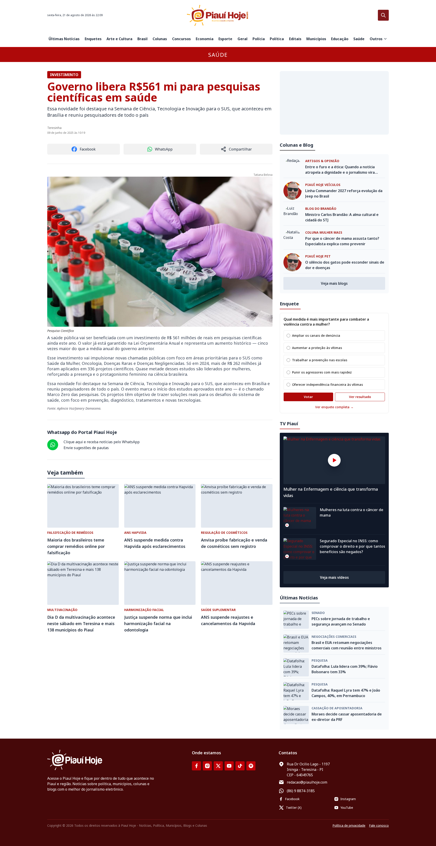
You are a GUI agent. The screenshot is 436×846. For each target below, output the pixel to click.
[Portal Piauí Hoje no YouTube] (229, 765)
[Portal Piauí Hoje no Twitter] (218, 765)
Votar (308, 397)
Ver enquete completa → (334, 407)
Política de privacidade (348, 825)
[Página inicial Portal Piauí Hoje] (218, 15)
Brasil (142, 38)
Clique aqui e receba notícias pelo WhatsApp (102, 441)
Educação (339, 38)
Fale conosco (379, 825)
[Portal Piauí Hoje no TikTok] (240, 765)
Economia (204, 38)
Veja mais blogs (334, 283)
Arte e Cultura (119, 38)
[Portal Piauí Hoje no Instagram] (207, 765)
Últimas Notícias (64, 38)
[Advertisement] (334, 103)
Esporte (225, 38)
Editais (295, 38)
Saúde (358, 38)
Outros (376, 38)
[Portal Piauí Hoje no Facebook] (196, 765)
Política (277, 38)
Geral (243, 38)
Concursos (181, 38)
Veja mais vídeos (334, 577)
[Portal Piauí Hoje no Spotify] (250, 765)
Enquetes (93, 38)
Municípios (316, 38)
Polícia (259, 38)
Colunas (160, 38)
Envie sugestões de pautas (86, 447)
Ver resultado (360, 397)
